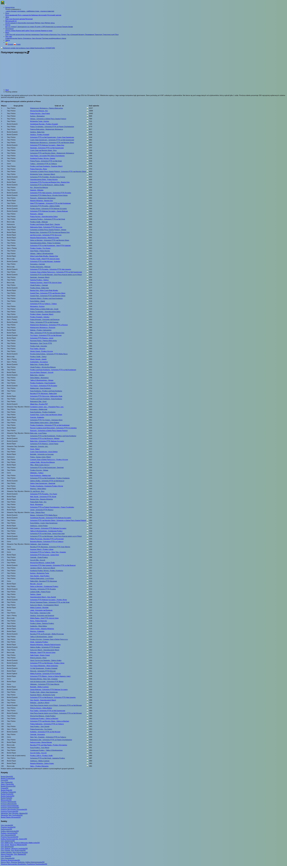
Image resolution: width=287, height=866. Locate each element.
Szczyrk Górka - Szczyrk (38, 753)
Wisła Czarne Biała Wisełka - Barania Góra (44, 256)
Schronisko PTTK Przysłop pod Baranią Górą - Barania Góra (50, 182)
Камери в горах (46, 30)
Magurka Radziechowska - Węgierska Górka (44, 238)
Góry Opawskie (7, 858)
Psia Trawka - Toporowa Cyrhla (40, 613)
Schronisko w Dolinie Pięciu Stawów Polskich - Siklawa (48, 230)
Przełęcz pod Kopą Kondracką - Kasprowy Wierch (46, 166)
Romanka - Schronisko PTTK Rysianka (43, 589)
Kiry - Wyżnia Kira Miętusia (39, 187)
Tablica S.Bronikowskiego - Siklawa (41, 380)
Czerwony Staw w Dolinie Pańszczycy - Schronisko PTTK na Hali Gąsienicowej (56, 272)
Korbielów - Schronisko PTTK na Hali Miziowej (45, 732)
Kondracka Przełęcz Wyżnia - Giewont (42, 158)
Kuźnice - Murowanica (37, 116)
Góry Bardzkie (7, 846)
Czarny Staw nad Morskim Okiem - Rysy (43, 150)
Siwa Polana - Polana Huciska (40, 251)
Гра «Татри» (62, 34)
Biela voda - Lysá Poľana (38, 433)
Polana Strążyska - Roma (38, 169)
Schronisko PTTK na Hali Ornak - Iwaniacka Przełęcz (47, 758)
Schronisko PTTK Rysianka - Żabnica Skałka (45, 206)
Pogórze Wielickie (8, 802)
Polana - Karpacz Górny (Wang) (40, 457)
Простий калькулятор (17, 34)
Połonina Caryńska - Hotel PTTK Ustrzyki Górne (46, 282)
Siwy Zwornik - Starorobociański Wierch (43, 700)
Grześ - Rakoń (35, 449)
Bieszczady (6, 800)
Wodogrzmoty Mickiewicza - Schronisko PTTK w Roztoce (49, 325)
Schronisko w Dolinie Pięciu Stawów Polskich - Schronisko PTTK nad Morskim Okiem (58, 171)
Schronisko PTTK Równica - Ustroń (41, 338)
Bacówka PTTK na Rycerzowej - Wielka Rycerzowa (47, 634)
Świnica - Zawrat (35, 594)
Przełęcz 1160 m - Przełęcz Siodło (41, 755)
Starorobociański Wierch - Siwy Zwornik (43, 597)
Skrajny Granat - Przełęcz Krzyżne (41, 351)
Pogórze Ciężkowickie (10, 807)
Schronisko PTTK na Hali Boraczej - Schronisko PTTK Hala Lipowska (53, 697)
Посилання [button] (9, 29)
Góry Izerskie (7, 825)
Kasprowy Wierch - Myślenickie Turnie (42, 695)
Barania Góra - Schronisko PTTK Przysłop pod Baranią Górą (50, 232)
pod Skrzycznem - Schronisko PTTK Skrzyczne (45, 235)
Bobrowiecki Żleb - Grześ (38, 401)
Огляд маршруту (11, 23)
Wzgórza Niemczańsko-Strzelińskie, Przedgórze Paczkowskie (24, 864)
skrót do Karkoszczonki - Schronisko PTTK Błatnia (46, 681)
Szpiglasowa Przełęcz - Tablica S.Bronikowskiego (46, 750)
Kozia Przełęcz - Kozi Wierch (39, 747)
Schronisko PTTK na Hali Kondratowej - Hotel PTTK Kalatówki (50, 245)
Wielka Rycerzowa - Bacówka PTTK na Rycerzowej (47, 539)
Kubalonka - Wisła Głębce (38, 626)
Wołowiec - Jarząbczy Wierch (39, 703)
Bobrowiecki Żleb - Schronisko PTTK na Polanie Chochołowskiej (51, 740)
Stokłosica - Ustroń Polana (39, 526)
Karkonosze (6, 829)
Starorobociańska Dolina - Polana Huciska (44, 179)
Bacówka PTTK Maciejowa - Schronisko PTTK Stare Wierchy (50, 547)
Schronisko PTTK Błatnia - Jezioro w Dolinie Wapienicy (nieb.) (50, 676)
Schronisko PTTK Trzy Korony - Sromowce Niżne (46, 420)
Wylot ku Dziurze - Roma (38, 658)
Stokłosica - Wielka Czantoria (39, 761)
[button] (6, 42)
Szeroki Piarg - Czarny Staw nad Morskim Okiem (46, 414)
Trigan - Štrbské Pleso (37, 512)
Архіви (70, 27)
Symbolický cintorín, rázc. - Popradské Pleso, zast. (47, 407)
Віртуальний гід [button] (11, 21)
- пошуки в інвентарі (46, 11)
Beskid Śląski (7, 776)
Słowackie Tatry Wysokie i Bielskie (14, 813)
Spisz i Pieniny (7, 784)
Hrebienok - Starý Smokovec (39, 544)
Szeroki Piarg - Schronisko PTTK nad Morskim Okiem (47, 293)
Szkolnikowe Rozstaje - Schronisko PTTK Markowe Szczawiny (50, 518)
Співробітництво (11, 38)
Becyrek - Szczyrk (36, 584)
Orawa (4, 788)
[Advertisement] (143, 71)
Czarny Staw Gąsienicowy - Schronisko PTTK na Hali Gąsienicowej (52, 140)
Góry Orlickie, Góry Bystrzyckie (13, 850)
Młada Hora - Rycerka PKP (39, 404)
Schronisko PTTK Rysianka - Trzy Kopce (43, 494)
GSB (7, 34)
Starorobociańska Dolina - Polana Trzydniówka (45, 243)
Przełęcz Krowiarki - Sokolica (39, 317)
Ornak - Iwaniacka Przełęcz (39, 642)
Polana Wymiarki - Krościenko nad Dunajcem (45, 319)
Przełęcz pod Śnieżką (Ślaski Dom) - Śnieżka (45, 224)
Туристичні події (109, 34)
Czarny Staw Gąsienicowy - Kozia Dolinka (44, 452)
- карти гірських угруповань (15, 11)
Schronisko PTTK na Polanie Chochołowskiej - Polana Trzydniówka (52, 507)
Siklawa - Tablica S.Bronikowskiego (41, 253)
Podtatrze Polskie (8, 792)
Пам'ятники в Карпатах (48, 34)
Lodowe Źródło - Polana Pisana (40, 592)
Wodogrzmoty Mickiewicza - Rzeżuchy (42, 327)
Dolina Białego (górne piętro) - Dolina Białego (44, 422)
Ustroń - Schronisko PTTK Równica (41, 510)
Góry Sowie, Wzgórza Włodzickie (14, 845)
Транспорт (99, 34)
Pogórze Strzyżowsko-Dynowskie (14, 809)
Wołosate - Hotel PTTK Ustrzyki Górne (42, 652)
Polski (18, 44)
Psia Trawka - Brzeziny (37, 348)
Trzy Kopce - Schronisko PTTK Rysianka (43, 386)
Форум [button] (7, 25)
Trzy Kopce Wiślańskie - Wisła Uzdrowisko (44, 666)
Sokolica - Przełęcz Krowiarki (39, 134)
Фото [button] (7, 13)
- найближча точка (32, 11)
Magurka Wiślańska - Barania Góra (41, 200)
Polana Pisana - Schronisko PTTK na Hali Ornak (46, 161)
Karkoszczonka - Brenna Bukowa (41, 742)
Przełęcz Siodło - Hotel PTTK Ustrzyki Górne (45, 259)
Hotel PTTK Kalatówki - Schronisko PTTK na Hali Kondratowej (50, 203)
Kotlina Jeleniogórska (10, 831)
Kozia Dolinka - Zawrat (37, 301)
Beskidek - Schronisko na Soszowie (42, 454)
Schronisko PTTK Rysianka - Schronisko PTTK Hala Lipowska (50, 269)
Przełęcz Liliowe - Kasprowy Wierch (41, 314)
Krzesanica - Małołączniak (38, 409)
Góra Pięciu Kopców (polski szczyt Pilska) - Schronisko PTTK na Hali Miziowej (56, 705)
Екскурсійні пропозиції (26, 23)
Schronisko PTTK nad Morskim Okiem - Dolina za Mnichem (49, 721)
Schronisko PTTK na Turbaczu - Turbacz (43, 304)
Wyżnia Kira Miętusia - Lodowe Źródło (42, 562)
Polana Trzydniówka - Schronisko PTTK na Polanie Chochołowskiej (52, 126)
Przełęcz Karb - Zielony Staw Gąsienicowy (44, 692)
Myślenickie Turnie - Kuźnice (39, 121)
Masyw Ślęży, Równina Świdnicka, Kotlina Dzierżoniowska (23, 862)
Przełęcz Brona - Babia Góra (39, 288)
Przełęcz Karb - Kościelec (38, 346)
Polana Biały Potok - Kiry (38, 502)
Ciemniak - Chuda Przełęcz (39, 557)
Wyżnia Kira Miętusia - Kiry (39, 111)
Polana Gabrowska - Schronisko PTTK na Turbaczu (47, 724)
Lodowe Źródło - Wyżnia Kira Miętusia (42, 462)
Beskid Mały (6, 790)
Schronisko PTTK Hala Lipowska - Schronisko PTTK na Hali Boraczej (53, 565)
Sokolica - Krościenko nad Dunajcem (42, 615)
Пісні (116, 34)
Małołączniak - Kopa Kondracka (40, 388)
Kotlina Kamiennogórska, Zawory (14, 839)
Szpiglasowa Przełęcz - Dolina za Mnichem (44, 718)
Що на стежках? (11, 27)
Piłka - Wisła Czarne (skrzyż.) (40, 465)
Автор (64, 38)
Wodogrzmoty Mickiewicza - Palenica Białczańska (46, 108)
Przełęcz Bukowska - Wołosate (40, 267)
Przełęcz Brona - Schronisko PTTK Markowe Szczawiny (48, 208)
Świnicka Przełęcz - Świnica (39, 280)
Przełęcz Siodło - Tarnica (38, 356)
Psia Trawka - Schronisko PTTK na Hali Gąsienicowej (47, 710)
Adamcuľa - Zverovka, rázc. (39, 446)
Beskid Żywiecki (8, 778)
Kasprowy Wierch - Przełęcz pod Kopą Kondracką (46, 298)
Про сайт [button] (8, 36)
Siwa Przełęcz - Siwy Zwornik (39, 726)
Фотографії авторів (54, 15)
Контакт (39, 38)
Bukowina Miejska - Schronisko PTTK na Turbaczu (46, 541)
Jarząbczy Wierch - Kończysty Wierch (42, 568)
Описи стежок (10, 30)
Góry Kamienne (8, 841)
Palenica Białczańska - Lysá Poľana (42, 578)
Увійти (7, 40)
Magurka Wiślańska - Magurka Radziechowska (45, 644)
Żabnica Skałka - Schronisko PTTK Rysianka (45, 647)
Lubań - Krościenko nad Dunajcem (41, 610)
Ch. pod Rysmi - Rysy (37, 491)
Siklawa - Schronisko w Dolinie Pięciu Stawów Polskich (48, 119)
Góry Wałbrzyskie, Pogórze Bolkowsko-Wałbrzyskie (20, 843)
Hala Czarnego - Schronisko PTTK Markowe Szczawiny (48, 528)
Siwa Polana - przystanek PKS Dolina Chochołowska (47, 156)
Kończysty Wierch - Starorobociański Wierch (44, 650)
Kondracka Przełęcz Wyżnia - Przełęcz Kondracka (46, 570)
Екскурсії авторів (19, 19)
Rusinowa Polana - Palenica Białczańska (43, 340)
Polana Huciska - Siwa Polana (40, 113)
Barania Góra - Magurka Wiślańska (41, 499)
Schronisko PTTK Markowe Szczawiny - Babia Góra (47, 145)
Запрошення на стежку (26, 27)
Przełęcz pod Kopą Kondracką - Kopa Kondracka (46, 399)
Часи (34, 38)
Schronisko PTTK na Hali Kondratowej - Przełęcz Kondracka (50, 478)
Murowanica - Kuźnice (37, 306)
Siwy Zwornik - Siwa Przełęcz (39, 576)
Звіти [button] (7, 17)
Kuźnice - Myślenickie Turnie (39, 573)
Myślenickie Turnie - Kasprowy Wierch (42, 174)
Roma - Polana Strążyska (38, 621)
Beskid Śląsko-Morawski (11, 817)
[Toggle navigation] (6, 4)
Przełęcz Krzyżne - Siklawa (39, 470)
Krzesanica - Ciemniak (37, 264)
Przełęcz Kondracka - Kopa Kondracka (42, 383)
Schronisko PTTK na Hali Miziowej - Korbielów (45, 261)
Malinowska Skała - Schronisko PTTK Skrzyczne (46, 227)
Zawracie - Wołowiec (36, 190)
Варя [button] (7, 32)
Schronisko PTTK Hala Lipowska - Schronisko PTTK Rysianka (50, 193)
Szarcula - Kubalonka (37, 417)
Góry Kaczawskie (8, 835)
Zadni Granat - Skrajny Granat (40, 655)
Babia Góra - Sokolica (37, 375)
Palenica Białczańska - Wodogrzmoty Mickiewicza (46, 129)
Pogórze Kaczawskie (9, 837)
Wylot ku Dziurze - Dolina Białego (41, 708)
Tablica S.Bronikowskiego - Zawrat (41, 636)
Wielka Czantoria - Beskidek (39, 607)
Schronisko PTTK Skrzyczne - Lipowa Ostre (44, 555)
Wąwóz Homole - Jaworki (38, 359)
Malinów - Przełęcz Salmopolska (40, 330)
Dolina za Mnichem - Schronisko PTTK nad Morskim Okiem (49, 240)
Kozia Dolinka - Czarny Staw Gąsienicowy (44, 523)
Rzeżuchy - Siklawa (36, 214)
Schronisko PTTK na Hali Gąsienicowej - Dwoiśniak (47, 467)
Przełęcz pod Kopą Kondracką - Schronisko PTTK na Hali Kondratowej (53, 370)
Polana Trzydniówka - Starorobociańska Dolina (45, 312)
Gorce (4, 780)
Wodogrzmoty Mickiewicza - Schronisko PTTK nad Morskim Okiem (52, 142)
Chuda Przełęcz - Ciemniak (39, 285)
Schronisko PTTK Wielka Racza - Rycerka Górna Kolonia (48, 195)
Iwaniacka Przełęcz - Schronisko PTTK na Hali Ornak (47, 219)
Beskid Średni (7, 794)
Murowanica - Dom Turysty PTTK (41, 343)
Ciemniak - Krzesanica (37, 734)
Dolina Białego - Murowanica (39, 378)
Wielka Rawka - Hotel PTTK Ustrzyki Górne (44, 618)
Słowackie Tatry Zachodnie (12, 815)
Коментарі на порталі (54, 27)
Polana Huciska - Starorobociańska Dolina (44, 216)
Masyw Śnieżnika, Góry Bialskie (13, 854)
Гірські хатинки (35, 30)
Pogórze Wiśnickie (9, 804)
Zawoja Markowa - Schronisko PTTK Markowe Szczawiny (49, 689)
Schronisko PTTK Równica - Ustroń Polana (44, 444)
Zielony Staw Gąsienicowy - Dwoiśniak (42, 483)
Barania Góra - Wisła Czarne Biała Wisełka (44, 290)
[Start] (3, 4)
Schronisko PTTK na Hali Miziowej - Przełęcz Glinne (47, 663)
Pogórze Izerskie (8, 827)
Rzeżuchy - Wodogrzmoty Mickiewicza (42, 198)
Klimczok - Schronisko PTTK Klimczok (43, 671)
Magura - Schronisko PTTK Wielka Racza (43, 515)
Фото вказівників (11, 15)
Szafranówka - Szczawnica (39, 362)
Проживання (90, 34)
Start (7, 90)
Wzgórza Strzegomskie (10, 860)
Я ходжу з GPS (40, 27)
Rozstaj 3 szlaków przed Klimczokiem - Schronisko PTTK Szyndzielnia (53, 428)
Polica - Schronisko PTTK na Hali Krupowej (44, 322)
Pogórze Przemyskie (9, 811)
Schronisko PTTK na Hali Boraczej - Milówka (44, 438)
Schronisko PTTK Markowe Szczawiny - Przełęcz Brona (48, 600)
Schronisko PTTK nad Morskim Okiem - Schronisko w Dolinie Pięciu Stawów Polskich (58, 520)
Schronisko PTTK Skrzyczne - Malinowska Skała (46, 396)
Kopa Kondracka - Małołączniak (40, 475)
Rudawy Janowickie (9, 833)
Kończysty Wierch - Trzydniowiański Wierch (44, 605)
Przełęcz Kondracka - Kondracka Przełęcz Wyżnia (46, 486)
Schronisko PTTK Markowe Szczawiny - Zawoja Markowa (49, 211)
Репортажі (29, 19)
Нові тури (9, 19)
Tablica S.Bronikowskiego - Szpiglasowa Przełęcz (46, 531)
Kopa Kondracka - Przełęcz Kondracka (42, 412)
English (10, 44)
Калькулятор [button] (10, 7)
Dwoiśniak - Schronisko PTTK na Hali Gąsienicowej (47, 148)
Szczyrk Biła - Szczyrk (37, 560)
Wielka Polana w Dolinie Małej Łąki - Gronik (44, 309)
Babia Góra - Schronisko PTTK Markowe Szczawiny (47, 441)
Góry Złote (6, 856)
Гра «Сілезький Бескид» (76, 34)
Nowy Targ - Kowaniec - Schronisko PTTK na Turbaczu (48, 737)
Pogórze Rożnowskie (9, 805)
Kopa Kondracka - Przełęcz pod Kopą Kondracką (46, 391)
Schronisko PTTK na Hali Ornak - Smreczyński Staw (47, 533)
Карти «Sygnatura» (25, 38)
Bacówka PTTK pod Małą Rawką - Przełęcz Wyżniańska (48, 745)
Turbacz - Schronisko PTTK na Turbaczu (43, 164)
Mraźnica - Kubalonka (37, 631)
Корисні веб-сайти (23, 30)
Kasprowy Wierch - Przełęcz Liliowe (41, 549)
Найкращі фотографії (39, 15)
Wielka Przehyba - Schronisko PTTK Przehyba (45, 673)
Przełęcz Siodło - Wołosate (39, 222)
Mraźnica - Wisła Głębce (38, 488)
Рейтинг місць (50, 23)
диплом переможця (32, 34)
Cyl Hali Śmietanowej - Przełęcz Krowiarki (43, 668)
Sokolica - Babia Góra (37, 132)
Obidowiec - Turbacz (36, 473)
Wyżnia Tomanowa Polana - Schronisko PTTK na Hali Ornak (50, 602)
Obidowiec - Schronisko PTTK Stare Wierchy (44, 684)
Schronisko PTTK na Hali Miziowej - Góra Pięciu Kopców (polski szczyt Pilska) (56, 274)
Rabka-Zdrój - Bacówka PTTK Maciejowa (43, 581)
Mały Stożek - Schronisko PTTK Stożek (43, 496)
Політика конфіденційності (52, 38)
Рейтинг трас (40, 23)
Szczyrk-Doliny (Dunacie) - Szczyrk (41, 372)
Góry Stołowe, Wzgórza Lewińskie (14, 848)
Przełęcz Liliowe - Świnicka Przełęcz (42, 623)
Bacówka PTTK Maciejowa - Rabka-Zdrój (43, 393)
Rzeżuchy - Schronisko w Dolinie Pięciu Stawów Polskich (49, 430)
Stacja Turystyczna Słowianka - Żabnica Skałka (45, 660)
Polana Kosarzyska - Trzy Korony (41, 729)
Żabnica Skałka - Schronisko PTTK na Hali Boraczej (47, 481)
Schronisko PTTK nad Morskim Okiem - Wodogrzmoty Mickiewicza (52, 153)
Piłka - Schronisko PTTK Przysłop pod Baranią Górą (47, 333)
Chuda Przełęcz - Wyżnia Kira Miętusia (43, 367)
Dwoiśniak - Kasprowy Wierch (39, 277)
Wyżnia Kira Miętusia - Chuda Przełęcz (43, 716)
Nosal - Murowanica (36, 504)
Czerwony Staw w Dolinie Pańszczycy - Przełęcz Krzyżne (49, 459)
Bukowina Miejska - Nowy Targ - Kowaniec (44, 679)
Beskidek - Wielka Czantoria (39, 687)
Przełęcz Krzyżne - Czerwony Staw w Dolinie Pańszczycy (49, 639)
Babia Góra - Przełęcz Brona (39, 364)
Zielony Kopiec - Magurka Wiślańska (42, 629)
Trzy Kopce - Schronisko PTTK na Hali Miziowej (46, 335)
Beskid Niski (6, 798)
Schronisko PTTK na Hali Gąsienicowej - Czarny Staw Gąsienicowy (52, 137)
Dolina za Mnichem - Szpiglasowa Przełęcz (44, 586)
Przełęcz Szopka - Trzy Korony (40, 248)
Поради (65, 27)
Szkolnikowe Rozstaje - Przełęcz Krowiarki (44, 124)
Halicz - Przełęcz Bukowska (39, 766)
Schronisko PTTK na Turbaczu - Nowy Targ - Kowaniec (48, 552)
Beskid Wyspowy (8, 786)
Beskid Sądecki (7, 796)
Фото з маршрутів (24, 15)
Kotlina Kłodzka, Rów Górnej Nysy (14, 852)
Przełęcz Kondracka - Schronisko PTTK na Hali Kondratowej (50, 425)
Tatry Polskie (7, 782)
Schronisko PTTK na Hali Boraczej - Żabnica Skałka (47, 185)
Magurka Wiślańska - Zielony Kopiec (42, 763)
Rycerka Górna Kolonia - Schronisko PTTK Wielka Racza (48, 354)
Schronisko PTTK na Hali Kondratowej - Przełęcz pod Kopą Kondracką (53, 436)
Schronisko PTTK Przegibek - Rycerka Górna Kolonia (47, 177)
